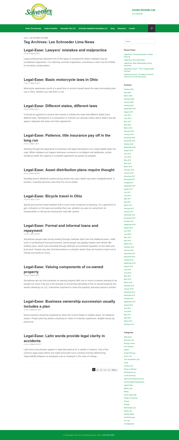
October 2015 (128, 260)
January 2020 (128, 102)
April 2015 (127, 279)
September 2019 (130, 108)
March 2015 (128, 282)
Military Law (128, 388)
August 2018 (128, 150)
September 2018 (130, 147)
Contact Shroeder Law (143, 9)
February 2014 (129, 324)
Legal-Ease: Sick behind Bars (134, 60)
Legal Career (128, 385)
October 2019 (128, 105)
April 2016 (127, 240)
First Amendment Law (131, 359)
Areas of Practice (50, 28)
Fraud (126, 362)
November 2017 (129, 179)
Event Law (127, 356)
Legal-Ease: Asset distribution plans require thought (69, 169)
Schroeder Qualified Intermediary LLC (93, 28)
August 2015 (128, 266)
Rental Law (128, 411)
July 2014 (127, 308)
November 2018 (129, 141)
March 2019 (128, 128)
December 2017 (129, 176)
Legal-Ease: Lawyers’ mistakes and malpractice (65, 49)
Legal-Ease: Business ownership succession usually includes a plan (69, 304)
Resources (122, 28)
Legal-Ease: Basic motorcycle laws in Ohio (61, 79)
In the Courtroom (130, 375)
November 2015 (129, 256)
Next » (114, 370)
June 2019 (127, 118)
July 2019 (127, 115)
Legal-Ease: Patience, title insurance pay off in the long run (67, 137)
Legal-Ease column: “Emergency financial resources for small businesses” (138, 75)
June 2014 (127, 311)
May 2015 (127, 276)
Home (26, 38)
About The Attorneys (33, 28)
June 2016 (127, 234)
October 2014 (128, 298)
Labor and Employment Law (134, 378)
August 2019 (128, 112)
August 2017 (128, 189)
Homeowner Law (130, 372)
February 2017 (129, 208)
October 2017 (128, 182)
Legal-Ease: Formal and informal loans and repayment (61, 228)
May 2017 (127, 198)
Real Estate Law (130, 407)
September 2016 (130, 224)
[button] (151, 28)
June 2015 (127, 273)
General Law (128, 366)
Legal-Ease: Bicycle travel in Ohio (53, 195)
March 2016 (128, 244)
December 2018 (129, 137)
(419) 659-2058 (137, 14)
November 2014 (129, 295)
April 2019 (127, 125)
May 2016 (127, 237)
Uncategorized (129, 424)
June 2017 (127, 195)
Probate (126, 404)
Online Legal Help (130, 395)
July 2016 (127, 231)
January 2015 (128, 289)
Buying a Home (129, 343)
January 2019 (128, 134)
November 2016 (129, 218)
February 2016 (129, 247)
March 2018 (128, 166)
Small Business (129, 417)
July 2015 (127, 269)
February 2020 (129, 99)
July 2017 (127, 192)
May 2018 (127, 160)
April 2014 (127, 318)
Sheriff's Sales (129, 414)
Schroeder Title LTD (67, 28)
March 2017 (128, 205)
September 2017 (130, 186)
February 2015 (129, 285)
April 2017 (127, 202)
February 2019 (129, 131)
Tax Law (127, 420)
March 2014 (128, 321)
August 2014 (128, 305)
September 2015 (130, 263)
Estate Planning (129, 353)
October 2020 (128, 89)
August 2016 (128, 227)
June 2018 (127, 157)
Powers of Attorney (130, 398)
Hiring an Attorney (130, 369)
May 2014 (127, 314)
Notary (126, 391)
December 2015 (129, 253)
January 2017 (128, 211)
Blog (112, 28)
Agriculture (128, 337)
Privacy (126, 401)
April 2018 (127, 163)
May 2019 (127, 121)
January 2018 (128, 173)
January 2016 (128, 250)
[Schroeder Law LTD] (39, 12)
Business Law (129, 340)
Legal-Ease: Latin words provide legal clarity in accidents (64, 338)
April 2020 (127, 92)
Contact (132, 28)
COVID (126, 350)
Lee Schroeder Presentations (134, 382)
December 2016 (129, 215)
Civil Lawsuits (129, 346)
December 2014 (129, 292)
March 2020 (128, 95)
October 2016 (128, 221)
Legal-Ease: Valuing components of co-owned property (63, 269)
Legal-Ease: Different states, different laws (60, 105)
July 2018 (127, 153)
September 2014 (130, 301)
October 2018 (128, 144)
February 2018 (129, 170)
